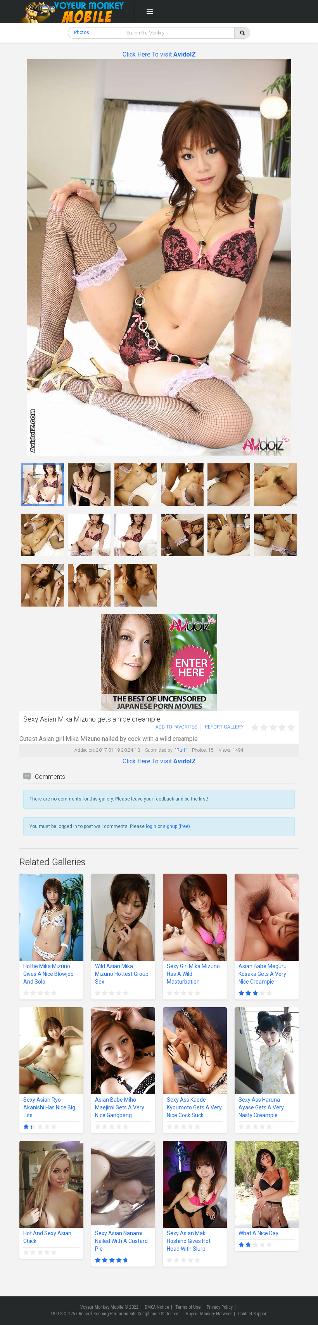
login (151, 826)
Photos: (199, 750)
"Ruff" (181, 750)
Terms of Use (187, 1307)
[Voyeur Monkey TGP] (71, 11)
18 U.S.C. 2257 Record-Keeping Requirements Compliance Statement (115, 1313)
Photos (81, 32)
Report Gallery (224, 727)
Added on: (84, 750)
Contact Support (253, 1313)
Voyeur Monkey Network (209, 1313)
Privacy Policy (220, 1307)
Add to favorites (176, 727)
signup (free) (176, 826)
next (292, 257)
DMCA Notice (157, 1307)
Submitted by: (159, 750)
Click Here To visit (159, 54)
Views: (225, 750)
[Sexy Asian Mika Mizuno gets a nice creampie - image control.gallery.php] (42, 484)
